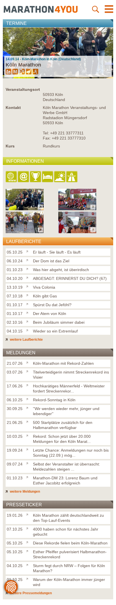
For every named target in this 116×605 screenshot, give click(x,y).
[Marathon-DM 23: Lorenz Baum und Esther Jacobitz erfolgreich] (28, 476)
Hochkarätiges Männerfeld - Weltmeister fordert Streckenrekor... (69, 388)
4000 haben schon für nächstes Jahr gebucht (65, 532)
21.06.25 (15, 422)
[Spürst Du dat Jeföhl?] (28, 303)
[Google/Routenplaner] (72, 177)
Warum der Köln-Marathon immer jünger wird (69, 582)
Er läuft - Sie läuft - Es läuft (57, 252)
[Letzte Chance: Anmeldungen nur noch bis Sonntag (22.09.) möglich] (28, 449)
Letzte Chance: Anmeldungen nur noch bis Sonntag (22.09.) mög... (71, 453)
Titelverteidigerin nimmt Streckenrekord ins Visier (71, 374)
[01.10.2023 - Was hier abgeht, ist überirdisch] (25, 231)
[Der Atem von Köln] (28, 312)
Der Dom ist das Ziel (51, 261)
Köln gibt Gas (45, 296)
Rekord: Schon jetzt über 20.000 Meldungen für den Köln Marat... (62, 439)
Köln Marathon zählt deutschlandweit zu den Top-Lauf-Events (68, 518)
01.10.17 (15, 304)
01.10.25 (15, 579)
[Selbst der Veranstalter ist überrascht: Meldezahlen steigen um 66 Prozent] (28, 463)
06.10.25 (15, 400)
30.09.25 (15, 408)
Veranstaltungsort (23, 89)
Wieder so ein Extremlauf (55, 331)
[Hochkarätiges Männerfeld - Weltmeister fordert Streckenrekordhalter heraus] (28, 384)
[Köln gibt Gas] (28, 294)
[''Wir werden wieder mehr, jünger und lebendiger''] (28, 407)
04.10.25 (15, 565)
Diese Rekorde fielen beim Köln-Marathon (70, 543)
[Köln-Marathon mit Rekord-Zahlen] (28, 362)
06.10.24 (15, 261)
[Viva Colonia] (28, 286)
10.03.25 (15, 436)
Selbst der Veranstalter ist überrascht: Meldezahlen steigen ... (66, 466)
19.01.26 (15, 515)
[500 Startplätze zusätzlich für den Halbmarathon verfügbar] (28, 421)
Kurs (10, 146)
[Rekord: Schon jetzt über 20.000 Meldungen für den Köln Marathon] (28, 435)
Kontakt (13, 107)
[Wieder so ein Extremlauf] (28, 330)
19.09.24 (15, 450)
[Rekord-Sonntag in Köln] (28, 398)
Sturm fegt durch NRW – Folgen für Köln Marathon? (69, 568)
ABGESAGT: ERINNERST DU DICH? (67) (70, 278)
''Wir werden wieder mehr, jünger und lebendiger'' (66, 411)
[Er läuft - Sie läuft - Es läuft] (28, 251)
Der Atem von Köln (49, 313)
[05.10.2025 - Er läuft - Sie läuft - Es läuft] (25, 208)
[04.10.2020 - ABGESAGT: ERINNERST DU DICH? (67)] (77, 231)
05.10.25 (15, 252)
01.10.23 (15, 269)
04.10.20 (15, 278)
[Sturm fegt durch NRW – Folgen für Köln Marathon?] (28, 564)
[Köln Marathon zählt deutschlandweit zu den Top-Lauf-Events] (28, 514)
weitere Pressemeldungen (30, 593)
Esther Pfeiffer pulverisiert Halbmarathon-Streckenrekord (70, 554)
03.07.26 (15, 372)
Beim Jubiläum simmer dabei (58, 322)
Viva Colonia (44, 287)
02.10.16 (15, 322)
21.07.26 (15, 363)
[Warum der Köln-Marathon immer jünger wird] (28, 578)
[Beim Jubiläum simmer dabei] (28, 321)
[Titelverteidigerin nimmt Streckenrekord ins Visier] (28, 371)
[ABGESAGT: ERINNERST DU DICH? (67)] (28, 277)
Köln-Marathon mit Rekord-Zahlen (63, 363)
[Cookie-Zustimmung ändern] (11, 587)
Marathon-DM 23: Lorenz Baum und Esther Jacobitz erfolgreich (65, 480)
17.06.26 (15, 386)
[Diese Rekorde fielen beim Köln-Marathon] (28, 541)
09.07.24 (15, 464)
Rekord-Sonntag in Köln (54, 400)
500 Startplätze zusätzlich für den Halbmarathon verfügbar (62, 425)
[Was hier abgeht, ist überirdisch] (28, 268)
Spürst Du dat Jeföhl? (52, 304)
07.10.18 (15, 296)
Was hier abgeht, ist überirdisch (61, 269)
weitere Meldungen (24, 492)
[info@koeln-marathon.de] (24, 177)
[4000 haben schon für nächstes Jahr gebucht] (28, 528)
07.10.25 (15, 529)
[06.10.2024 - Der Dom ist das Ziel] (77, 208)
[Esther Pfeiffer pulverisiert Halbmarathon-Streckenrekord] (28, 550)
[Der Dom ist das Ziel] (28, 259)
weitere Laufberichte (26, 340)
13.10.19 (15, 287)
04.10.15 (15, 331)
